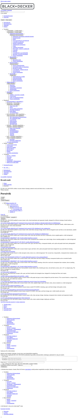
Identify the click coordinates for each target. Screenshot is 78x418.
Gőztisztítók (13, 86)
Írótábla (8, 151)
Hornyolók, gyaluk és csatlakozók (21, 48)
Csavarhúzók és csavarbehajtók (20, 52)
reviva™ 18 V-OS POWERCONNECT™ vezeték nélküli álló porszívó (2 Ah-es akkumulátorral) (24, 257)
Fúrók (14, 39)
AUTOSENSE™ (14, 112)
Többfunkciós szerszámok (19, 44)
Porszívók (12, 85)
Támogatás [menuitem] (6, 154)
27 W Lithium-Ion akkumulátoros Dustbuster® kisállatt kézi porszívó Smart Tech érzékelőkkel (23, 281)
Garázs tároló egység (12, 144)
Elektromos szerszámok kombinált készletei (23, 36)
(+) (4, 203)
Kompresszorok (16, 38)
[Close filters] (5, 199)
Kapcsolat (6, 17)
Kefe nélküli (13, 111)
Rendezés (3, 217)
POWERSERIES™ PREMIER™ (15, 101)
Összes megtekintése (18, 55)
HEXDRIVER (13, 124)
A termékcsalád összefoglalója (8, 247)
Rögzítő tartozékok (17, 79)
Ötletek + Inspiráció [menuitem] (8, 143)
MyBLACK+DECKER (12, 162)
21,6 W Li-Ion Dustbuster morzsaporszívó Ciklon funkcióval (15, 297)
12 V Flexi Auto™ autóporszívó (8, 272)
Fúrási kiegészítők (17, 78)
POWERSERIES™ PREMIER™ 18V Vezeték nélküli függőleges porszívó (19, 238)
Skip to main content (6, 1)
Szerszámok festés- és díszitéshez (21, 67)
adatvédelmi (28, 369)
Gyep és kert (13, 96)
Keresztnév (4, 358)
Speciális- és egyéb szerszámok (20, 54)
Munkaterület (13, 57)
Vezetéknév (4, 359)
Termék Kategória (5, 200)
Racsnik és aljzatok (17, 68)
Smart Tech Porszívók (15, 128)
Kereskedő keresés (8, 15)
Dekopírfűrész (13, 122)
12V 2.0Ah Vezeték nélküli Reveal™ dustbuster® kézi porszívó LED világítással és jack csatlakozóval (25, 228)
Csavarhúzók (13, 119)
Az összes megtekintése (12, 142)
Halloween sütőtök (11, 147)
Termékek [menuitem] (6, 29)
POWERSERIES (14, 132)
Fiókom (5, 26)
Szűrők (2, 197)
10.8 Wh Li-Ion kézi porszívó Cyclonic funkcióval (13, 302)
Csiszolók (15, 50)
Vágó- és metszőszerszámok (16, 97)
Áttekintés (6, 25)
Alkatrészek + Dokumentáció (14, 161)
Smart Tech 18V (14, 106)
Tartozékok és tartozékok (16, 87)
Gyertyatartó (10, 146)
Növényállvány (10, 148)
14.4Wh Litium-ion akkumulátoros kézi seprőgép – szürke (15, 276)
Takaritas (12, 133)
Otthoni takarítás (11, 82)
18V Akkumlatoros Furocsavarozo (18, 117)
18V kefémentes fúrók (15, 118)
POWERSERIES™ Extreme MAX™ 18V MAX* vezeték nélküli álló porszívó (20, 242)
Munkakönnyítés (17, 60)
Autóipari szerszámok (18, 47)
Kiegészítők (12, 73)
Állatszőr (12, 135)
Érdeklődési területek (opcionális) (9, 365)
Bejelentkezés (7, 22)
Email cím (3, 362)
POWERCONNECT (15, 110)
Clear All (3, 214)
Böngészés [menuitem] (6, 100)
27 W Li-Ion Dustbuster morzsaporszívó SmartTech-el (14, 293)
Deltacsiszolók (13, 121)
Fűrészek (15, 51)
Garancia (9, 158)
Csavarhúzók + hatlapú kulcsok (20, 69)
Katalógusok (10, 159)
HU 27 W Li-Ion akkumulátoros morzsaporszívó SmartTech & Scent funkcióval (20, 289)
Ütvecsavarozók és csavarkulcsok (21, 40)
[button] (3, 408)
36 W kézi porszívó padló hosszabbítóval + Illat (12, 285)
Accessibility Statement (6, 10)
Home (5, 183)
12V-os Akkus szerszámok (16, 108)
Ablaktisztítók (13, 89)
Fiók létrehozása (8, 24)
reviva (11, 107)
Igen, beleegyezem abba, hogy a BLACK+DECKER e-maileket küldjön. (20, 363)
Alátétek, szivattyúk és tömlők (17, 94)
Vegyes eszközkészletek (18, 65)
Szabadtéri (9, 92)
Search (2, 11)
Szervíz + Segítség (11, 155)
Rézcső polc (10, 150)
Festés (14, 46)
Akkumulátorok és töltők (19, 76)
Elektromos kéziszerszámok (16, 33)
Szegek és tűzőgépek (18, 43)
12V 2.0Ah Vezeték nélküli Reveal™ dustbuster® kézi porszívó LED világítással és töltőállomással (24, 233)
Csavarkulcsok (16, 71)
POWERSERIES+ (14, 131)
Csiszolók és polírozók (18, 42)
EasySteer (12, 139)
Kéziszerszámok (14, 62)
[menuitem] (40, 64)
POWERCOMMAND (15, 140)
